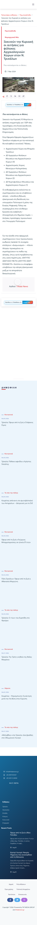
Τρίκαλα (5, 807)
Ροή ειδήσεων (21, 884)
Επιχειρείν (5, 823)
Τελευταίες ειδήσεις (9, 15)
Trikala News (22, 286)
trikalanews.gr (19, 910)
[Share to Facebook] (7, 96)
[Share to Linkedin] (15, 96)
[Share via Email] (19, 96)
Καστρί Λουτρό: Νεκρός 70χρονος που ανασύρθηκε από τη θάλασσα (21, 854)
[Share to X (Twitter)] (11, 96)
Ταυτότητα (11, 894)
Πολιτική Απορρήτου (23, 889)
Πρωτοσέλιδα (25, 15)
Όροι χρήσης (9, 889)
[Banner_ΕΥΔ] (18, 229)
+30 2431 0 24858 (11, 778)
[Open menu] (33, 4)
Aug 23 (14, 847)
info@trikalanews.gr (12, 772)
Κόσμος (5, 816)
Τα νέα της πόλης (11, 493)
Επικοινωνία (22, 894)
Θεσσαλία (5, 810)
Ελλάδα (4, 813)
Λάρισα (7, 688)
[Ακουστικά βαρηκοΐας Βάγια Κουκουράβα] (18, 326)
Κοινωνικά (9, 414)
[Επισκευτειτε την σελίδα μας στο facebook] (10, 900)
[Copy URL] (23, 96)
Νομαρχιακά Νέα (12, 37)
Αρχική (11, 884)
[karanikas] (18, 356)
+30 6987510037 (11, 775)
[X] (17, 900)
